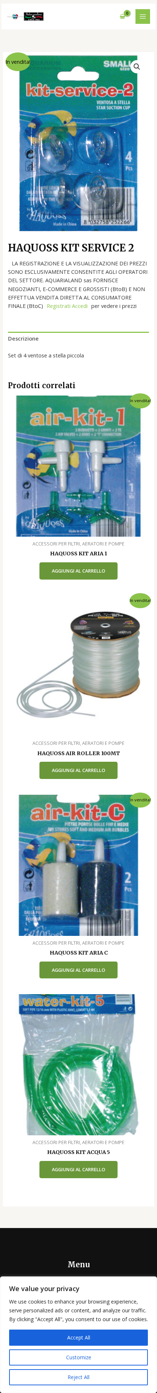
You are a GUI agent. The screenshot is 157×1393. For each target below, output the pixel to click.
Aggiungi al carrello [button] (78, 570)
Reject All (78, 1377)
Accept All (78, 1337)
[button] (136, 66)
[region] (78, 1334)
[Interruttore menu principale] (142, 16)
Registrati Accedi (67, 305)
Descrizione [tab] (23, 338)
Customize (78, 1357)
